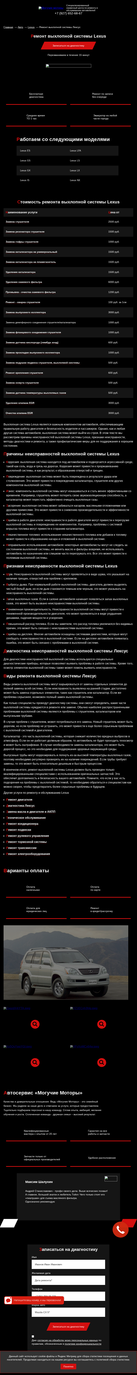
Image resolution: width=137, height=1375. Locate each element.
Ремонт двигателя (19, 799)
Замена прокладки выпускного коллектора (33, 352)
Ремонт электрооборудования (28, 853)
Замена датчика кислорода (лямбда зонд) (32, 342)
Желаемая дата (41, 1273)
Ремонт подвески (18, 829)
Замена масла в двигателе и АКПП (30, 811)
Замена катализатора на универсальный (31, 251)
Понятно (68, 1366)
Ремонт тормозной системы (26, 841)
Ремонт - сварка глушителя (23, 302)
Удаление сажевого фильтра (24, 282)
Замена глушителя (17, 221)
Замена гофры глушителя (22, 241)
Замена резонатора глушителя (25, 231)
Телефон (37, 1289)
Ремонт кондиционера (22, 823)
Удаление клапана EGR (20, 402)
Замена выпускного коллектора (26, 312)
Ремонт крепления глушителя (24, 372)
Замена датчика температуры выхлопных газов (36, 392)
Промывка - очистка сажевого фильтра (31, 292)
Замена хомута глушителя (22, 382)
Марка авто (38, 1305)
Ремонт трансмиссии (21, 847)
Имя (34, 1257)
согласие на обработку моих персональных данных (67, 1340)
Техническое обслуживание (26, 817)
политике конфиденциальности (83, 1343)
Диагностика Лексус (20, 805)
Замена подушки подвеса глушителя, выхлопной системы (43, 362)
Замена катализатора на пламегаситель (31, 261)
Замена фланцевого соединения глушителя (33, 332)
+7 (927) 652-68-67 (68, 13)
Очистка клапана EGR (19, 413)
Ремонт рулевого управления (27, 835)
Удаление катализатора (20, 272)
